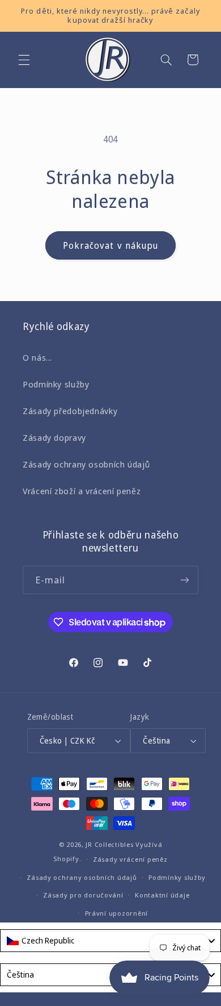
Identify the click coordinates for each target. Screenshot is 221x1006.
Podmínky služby (56, 384)
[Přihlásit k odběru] (185, 580)
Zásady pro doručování (83, 895)
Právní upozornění (116, 913)
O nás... (37, 357)
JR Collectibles (109, 844)
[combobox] (110, 940)
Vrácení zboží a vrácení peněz (82, 490)
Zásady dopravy (54, 437)
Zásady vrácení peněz (130, 859)
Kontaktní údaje (162, 895)
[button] (24, 60)
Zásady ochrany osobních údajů (86, 464)
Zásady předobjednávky (70, 410)
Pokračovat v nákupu (110, 245)
